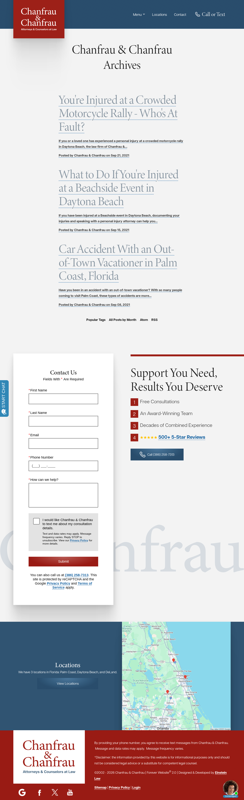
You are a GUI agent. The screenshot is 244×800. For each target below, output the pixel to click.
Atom (144, 319)
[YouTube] (70, 793)
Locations (159, 14)
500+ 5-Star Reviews (181, 437)
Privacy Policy (79, 540)
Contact (180, 14)
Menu (137, 14)
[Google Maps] (22, 793)
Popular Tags (95, 319)
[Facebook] (39, 793)
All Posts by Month (122, 319)
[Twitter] (55, 793)
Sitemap (100, 787)
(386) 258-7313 (76, 575)
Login (136, 787)
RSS (154, 319)
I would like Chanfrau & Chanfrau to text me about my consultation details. (68, 531)
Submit (63, 561)
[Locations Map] (176, 675)
